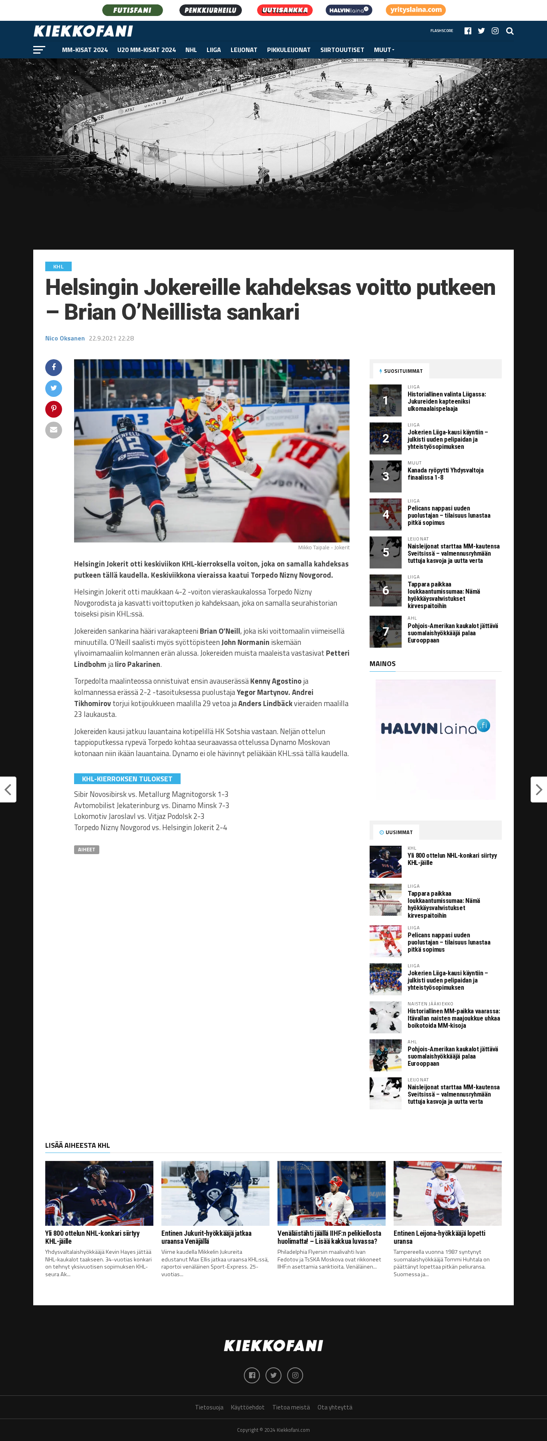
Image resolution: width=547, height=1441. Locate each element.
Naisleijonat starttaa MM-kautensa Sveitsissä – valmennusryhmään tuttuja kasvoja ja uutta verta (454, 553)
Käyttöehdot (248, 1407)
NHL (191, 49)
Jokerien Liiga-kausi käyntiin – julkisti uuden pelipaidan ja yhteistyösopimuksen (448, 439)
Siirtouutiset (342, 49)
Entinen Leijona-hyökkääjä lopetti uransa (439, 1237)
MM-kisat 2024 (85, 49)
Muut (382, 49)
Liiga (214, 49)
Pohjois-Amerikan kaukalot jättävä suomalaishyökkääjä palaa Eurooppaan (453, 633)
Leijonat (244, 49)
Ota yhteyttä (335, 1407)
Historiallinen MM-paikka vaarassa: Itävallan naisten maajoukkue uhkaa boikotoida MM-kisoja (454, 1018)
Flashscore (441, 31)
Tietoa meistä (291, 1407)
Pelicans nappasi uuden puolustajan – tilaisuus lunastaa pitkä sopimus (449, 515)
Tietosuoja (209, 1407)
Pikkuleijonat (289, 49)
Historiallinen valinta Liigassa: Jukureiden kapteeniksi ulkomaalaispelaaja (447, 401)
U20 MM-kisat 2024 (146, 49)
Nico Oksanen (65, 338)
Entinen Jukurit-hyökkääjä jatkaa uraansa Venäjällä (206, 1237)
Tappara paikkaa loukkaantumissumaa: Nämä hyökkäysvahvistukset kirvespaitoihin (444, 595)
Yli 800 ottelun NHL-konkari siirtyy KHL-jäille (452, 859)
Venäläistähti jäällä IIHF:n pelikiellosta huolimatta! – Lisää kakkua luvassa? (329, 1237)
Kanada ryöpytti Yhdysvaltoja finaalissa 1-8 (446, 473)
